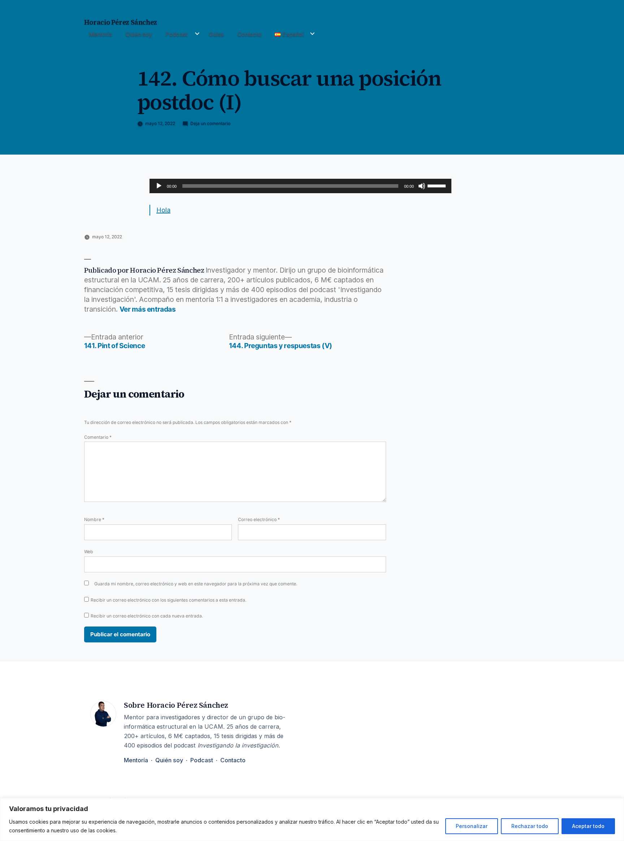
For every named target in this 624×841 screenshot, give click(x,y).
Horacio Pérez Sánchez (120, 22)
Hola (163, 210)
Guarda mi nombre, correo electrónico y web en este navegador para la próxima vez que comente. (195, 583)
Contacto (249, 34)
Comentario (98, 437)
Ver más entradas (148, 309)
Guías (216, 34)
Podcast (176, 34)
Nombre (94, 519)
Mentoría (100, 34)
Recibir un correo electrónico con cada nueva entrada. (147, 616)
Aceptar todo (588, 826)
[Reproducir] (158, 186)
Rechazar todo (529, 826)
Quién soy (138, 34)
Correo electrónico (259, 519)
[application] (300, 186)
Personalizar (472, 826)
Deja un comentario (210, 123)
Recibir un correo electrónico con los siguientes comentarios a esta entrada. (168, 600)
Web (88, 551)
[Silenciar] (421, 186)
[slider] (438, 185)
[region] (312, 819)
